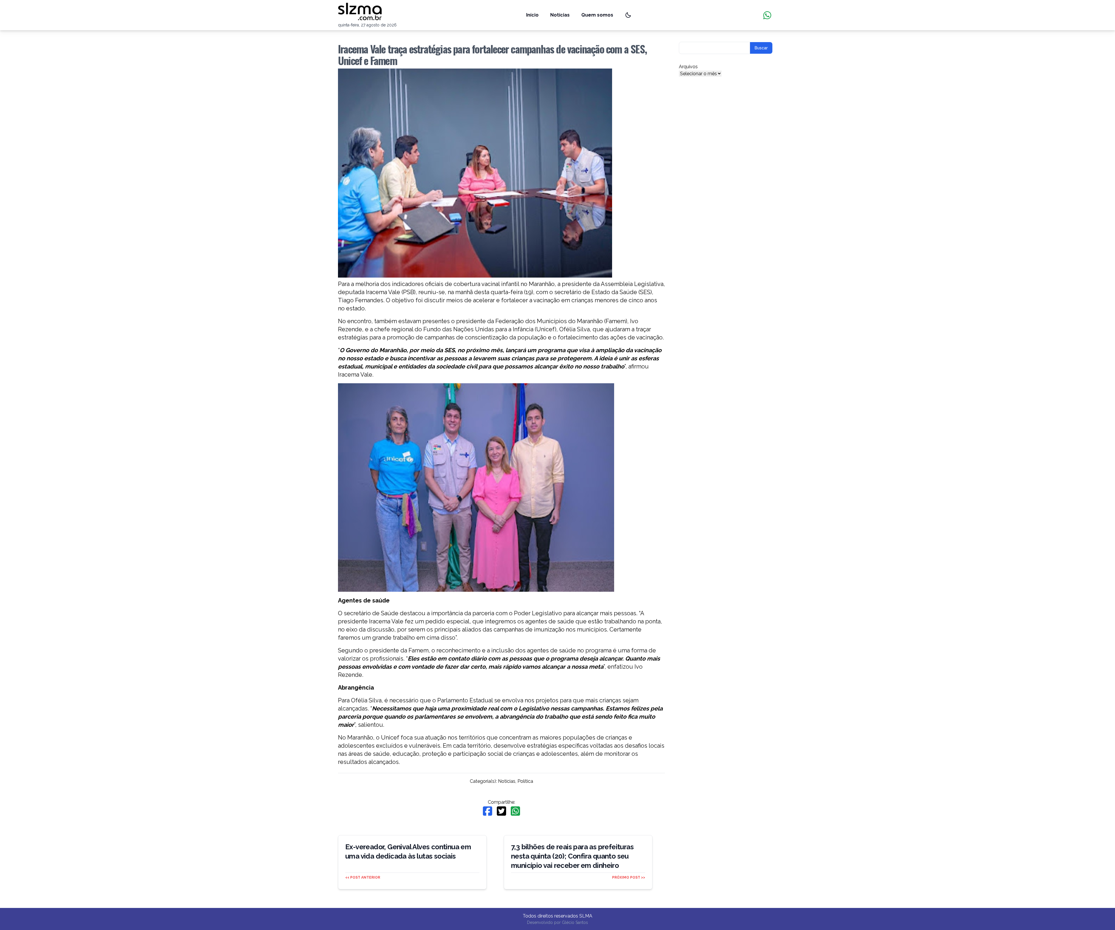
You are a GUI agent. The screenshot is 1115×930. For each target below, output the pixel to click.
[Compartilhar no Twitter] (501, 811)
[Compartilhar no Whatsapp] (515, 811)
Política (525, 781)
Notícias (560, 15)
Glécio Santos (575, 922)
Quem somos (597, 15)
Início (532, 15)
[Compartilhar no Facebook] (487, 811)
